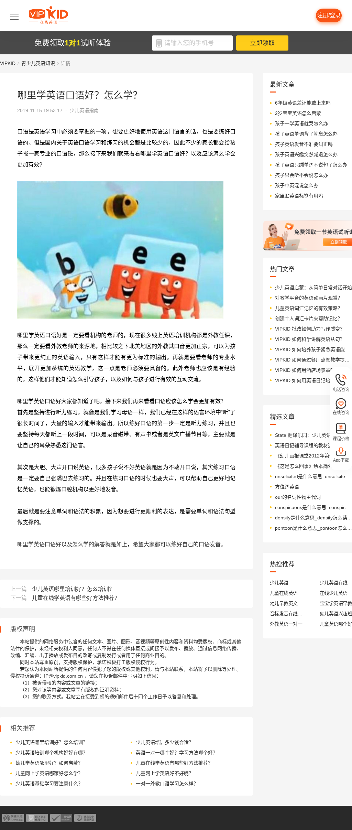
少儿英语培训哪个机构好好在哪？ (51, 752)
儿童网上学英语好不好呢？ (165, 773)
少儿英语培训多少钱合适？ (165, 742)
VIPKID (7, 63)
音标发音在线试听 (286, 613)
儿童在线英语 (284, 593)
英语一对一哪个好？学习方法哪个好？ (177, 752)
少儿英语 (279, 582)
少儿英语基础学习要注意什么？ (49, 783)
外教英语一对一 (286, 624)
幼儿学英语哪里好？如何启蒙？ (49, 763)
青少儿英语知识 (38, 63)
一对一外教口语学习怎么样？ (167, 783)
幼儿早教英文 (284, 603)
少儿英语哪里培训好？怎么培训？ (73, 589)
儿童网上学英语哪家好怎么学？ (49, 773)
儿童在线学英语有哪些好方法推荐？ (76, 598)
